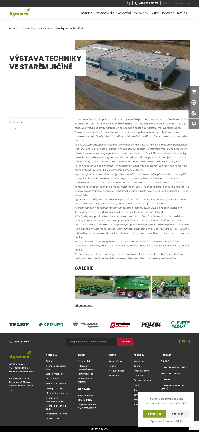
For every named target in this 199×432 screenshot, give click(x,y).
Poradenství (84, 361)
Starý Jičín (139, 375)
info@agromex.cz (25, 371)
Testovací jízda (85, 373)
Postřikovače (52, 378)
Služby (81, 355)
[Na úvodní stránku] (19, 12)
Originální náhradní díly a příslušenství (87, 406)
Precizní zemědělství (56, 383)
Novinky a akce (116, 370)
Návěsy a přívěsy (54, 388)
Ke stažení (114, 375)
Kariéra (112, 366)
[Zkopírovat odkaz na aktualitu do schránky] (15, 129)
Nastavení (178, 413)
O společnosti (116, 361)
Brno (136, 390)
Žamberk (138, 394)
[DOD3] (171, 287)
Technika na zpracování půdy (54, 399)
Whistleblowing (170, 373)
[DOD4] (132, 287)
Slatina (137, 366)
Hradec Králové (141, 370)
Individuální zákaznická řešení (87, 367)
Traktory (50, 361)
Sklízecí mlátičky (54, 373)
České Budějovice (143, 380)
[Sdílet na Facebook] (10, 129)
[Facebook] (179, 341)
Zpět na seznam (84, 305)
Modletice (139, 361)
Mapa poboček (85, 395)
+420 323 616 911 (148, 3)
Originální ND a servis (56, 413)
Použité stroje (53, 418)
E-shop (165, 361)
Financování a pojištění (85, 380)
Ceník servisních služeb (174, 367)
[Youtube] (183, 341)
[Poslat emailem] (22, 129)
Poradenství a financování (113, 12)
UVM (106, 428)
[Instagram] (188, 341)
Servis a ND (141, 12)
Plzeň (136, 385)
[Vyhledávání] (128, 3)
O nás (155, 12)
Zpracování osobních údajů (166, 421)
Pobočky (168, 12)
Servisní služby (85, 399)
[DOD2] (94, 287)
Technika (86, 12)
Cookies (165, 379)
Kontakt (183, 12)
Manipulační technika (57, 393)
